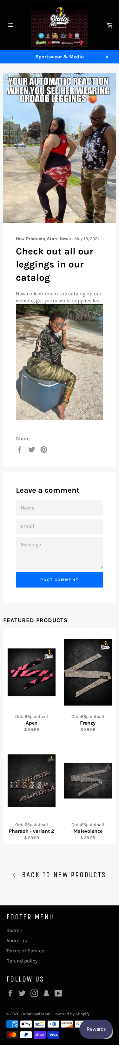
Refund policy (21, 961)
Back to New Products (62, 874)
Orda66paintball (36, 1013)
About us (16, 940)
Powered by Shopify (71, 1013)
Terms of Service (25, 951)
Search (14, 930)
